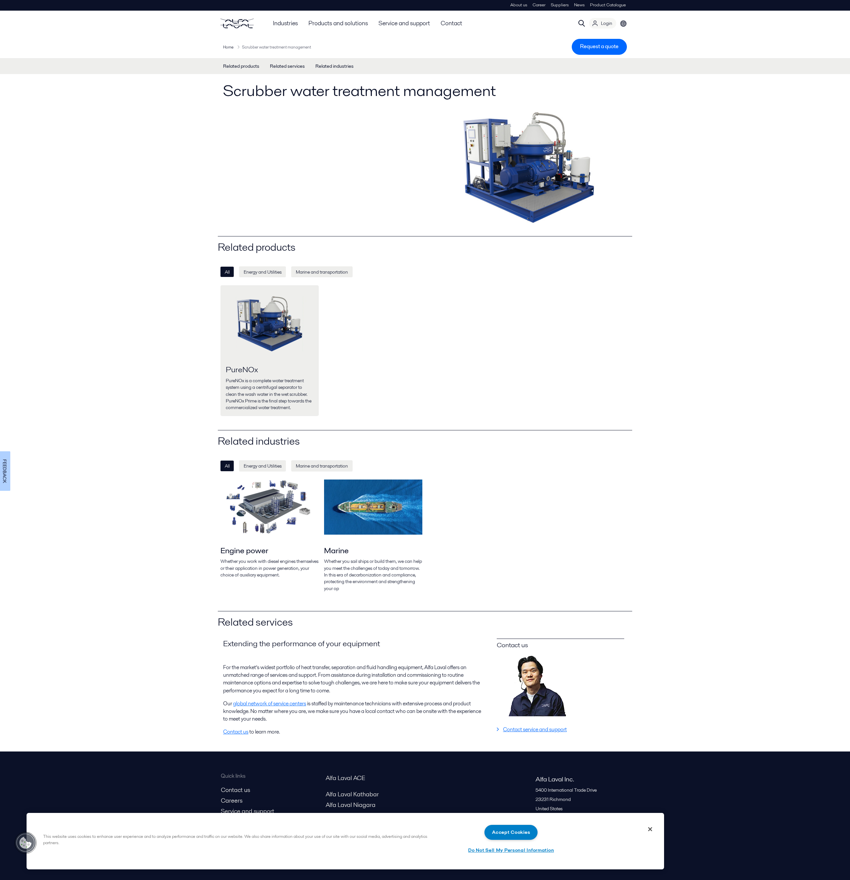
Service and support (404, 23)
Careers (231, 800)
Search (581, 23)
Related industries (334, 66)
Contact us (235, 732)
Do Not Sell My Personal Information (511, 850)
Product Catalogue (608, 5)
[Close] (650, 829)
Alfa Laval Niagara (351, 805)
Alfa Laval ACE (345, 778)
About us (518, 5)
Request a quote (599, 46)
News (579, 5)
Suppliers (560, 5)
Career (539, 5)
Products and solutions (338, 23)
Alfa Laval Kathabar (352, 794)
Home (228, 47)
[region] (345, 841)
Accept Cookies (511, 832)
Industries (285, 23)
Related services (287, 66)
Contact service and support (535, 729)
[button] (25, 842)
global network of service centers (269, 703)
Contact (451, 23)
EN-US (623, 23)
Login (606, 23)
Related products (241, 66)
